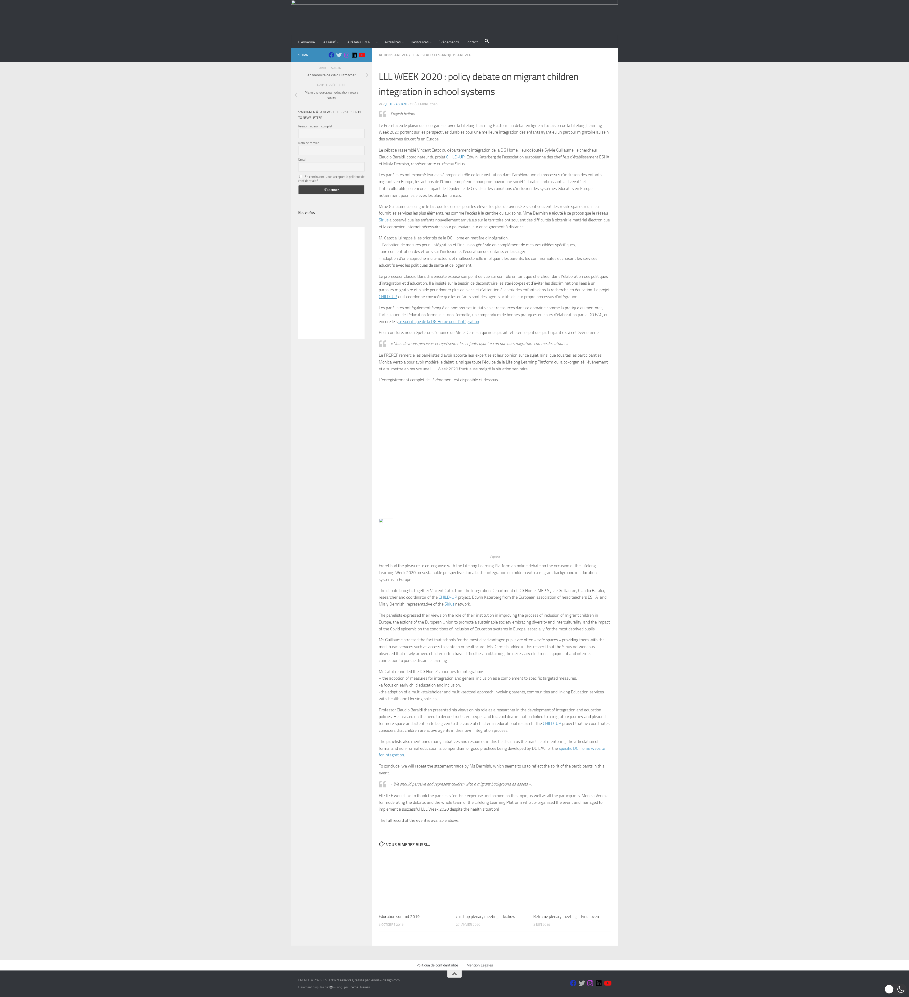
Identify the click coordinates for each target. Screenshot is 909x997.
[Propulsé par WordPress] (331, 987)
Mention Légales (480, 965)
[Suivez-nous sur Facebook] (331, 55)
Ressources (419, 42)
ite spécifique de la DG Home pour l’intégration (438, 321)
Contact (471, 42)
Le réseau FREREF (360, 42)
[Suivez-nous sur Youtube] (362, 55)
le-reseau (421, 55)
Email (302, 159)
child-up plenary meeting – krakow (485, 916)
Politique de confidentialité (437, 965)
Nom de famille (308, 143)
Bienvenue (306, 42)
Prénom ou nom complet (315, 126)
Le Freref (328, 42)
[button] (487, 41)
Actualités (393, 42)
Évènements (449, 42)
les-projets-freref (452, 55)
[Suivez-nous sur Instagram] (346, 55)
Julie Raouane (396, 104)
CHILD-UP (455, 157)
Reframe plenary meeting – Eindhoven (566, 916)
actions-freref (393, 55)
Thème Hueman (359, 987)
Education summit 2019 (399, 916)
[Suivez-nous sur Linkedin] (354, 55)
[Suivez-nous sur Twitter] (339, 55)
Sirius (384, 220)
